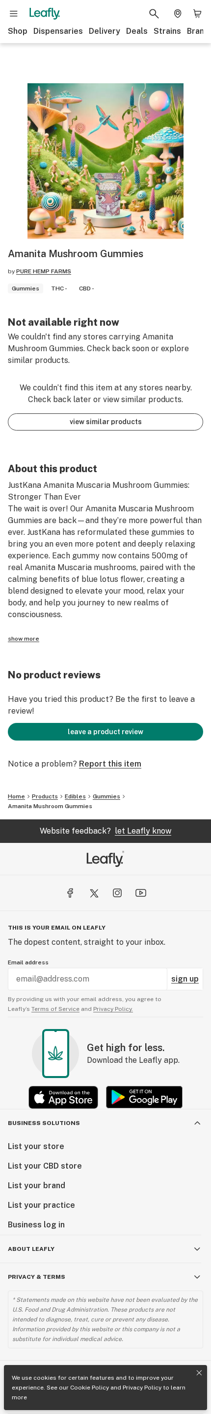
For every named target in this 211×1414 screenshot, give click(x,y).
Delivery (104, 31)
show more (23, 638)
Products (45, 796)
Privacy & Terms (36, 1276)
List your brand (36, 1185)
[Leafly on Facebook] (70, 893)
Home (16, 796)
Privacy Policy (142, 1387)
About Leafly (31, 1249)
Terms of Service (55, 1009)
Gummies (106, 796)
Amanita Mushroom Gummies (50, 806)
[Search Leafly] (154, 14)
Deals (137, 31)
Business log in (36, 1224)
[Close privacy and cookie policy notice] (199, 1373)
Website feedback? (105, 831)
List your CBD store (45, 1166)
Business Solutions (44, 1123)
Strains (167, 31)
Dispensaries (58, 31)
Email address (28, 962)
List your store (36, 1146)
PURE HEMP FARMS (43, 271)
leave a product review (105, 732)
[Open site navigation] (14, 14)
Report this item (110, 763)
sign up (185, 978)
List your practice (41, 1205)
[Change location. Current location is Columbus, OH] (178, 14)
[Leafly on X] (94, 893)
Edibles (75, 796)
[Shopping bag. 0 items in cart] (197, 14)
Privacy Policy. (113, 1009)
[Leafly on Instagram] (117, 893)
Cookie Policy (89, 1387)
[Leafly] (44, 14)
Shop (17, 31)
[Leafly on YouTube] (141, 893)
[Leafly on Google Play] (144, 1097)
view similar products (106, 422)
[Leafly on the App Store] (63, 1097)
